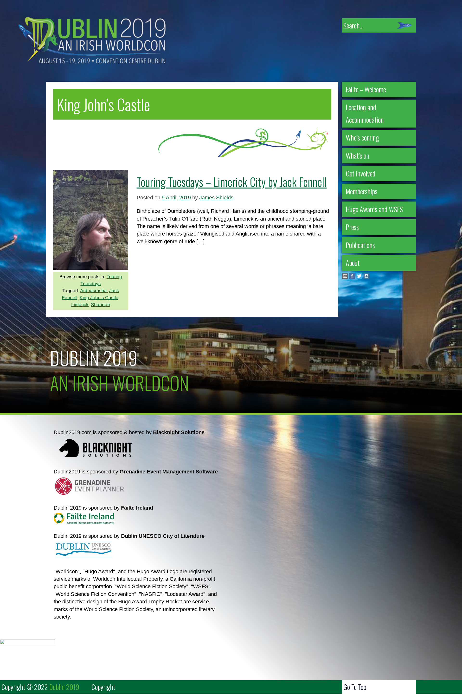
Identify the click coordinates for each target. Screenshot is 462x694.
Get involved (360, 173)
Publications (360, 245)
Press (352, 227)
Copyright (103, 687)
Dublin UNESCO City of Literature (163, 536)
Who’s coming (362, 137)
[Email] (345, 277)
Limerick (80, 304)
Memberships (361, 191)
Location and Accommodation (365, 113)
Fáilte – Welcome (366, 89)
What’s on (357, 155)
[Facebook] (352, 277)
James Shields (216, 198)
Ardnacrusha (93, 290)
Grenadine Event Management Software (169, 472)
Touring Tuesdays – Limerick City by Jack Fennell (232, 181)
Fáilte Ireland (137, 508)
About (353, 263)
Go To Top (354, 687)
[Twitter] (359, 277)
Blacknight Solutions (179, 432)
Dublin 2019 (93, 357)
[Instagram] (366, 277)
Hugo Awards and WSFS (374, 209)
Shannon (100, 304)
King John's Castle (99, 297)
